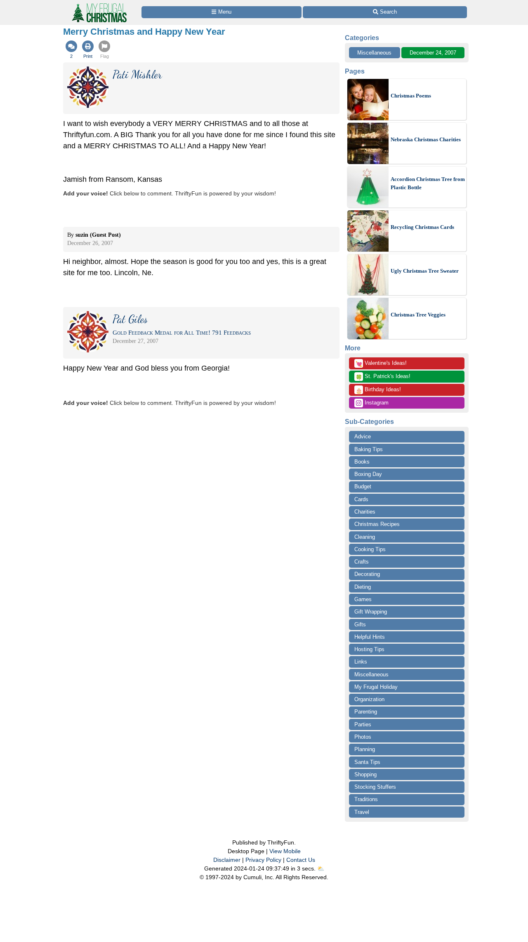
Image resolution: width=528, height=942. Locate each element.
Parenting (365, 712)
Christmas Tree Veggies (418, 315)
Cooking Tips (370, 549)
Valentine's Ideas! (381, 363)
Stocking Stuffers (375, 787)
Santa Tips (367, 762)
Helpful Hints (369, 637)
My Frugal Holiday (376, 687)
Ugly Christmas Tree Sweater (425, 271)
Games (363, 599)
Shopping (365, 774)
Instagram (376, 403)
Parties (362, 724)
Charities (364, 512)
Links (360, 662)
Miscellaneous (374, 53)
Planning (364, 749)
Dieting (362, 587)
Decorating (367, 574)
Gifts (360, 624)
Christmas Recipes (377, 524)
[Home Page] (98, 4)
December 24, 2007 (433, 53)
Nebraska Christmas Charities (426, 139)
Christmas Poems (411, 96)
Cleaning (364, 537)
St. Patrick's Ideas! (383, 377)
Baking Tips (368, 449)
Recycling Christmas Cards (422, 227)
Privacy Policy (263, 859)
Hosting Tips (369, 649)
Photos (362, 737)
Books (362, 462)
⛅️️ (320, 868)
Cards (361, 499)
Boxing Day (368, 474)
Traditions (366, 799)
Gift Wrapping (370, 612)
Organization (369, 699)
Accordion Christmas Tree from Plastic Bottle (428, 183)
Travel (361, 812)
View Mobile (285, 851)
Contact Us (300, 859)
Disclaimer (226, 859)
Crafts (361, 562)
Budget (362, 486)
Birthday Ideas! (378, 390)
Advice (362, 436)
